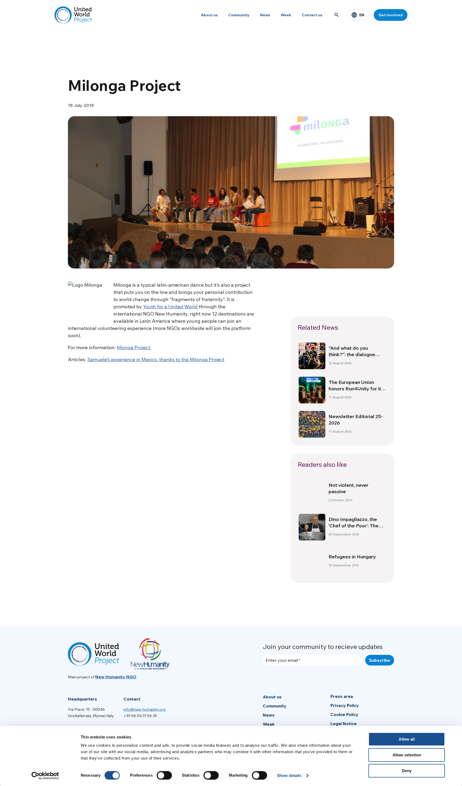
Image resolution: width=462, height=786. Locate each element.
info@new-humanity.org (144, 709)
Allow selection (406, 755)
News (265, 15)
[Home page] (73, 15)
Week (286, 15)
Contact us (312, 15)
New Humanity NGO (115, 676)
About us (209, 15)
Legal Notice (343, 723)
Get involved (391, 15)
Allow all (407, 739)
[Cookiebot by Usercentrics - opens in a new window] (45, 776)
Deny (406, 770)
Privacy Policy (344, 705)
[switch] (164, 775)
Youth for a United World (170, 306)
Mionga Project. (134, 347)
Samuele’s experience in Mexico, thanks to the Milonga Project (155, 359)
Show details (289, 775)
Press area (341, 696)
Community (238, 15)
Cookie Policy (344, 714)
